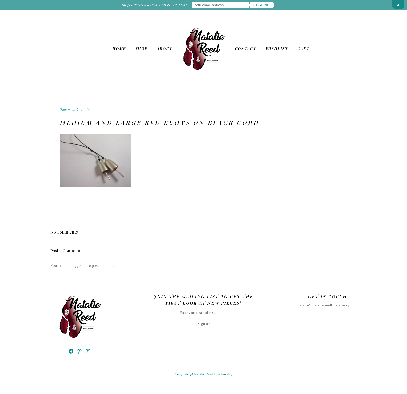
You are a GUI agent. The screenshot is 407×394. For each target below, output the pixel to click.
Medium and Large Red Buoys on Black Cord (160, 122)
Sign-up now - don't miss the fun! (154, 5)
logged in (79, 265)
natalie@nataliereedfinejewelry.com (328, 305)
